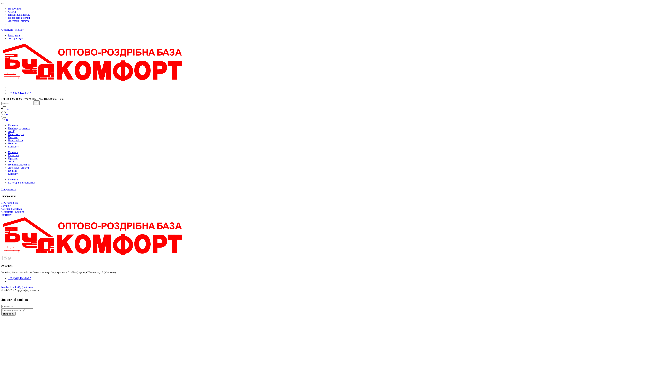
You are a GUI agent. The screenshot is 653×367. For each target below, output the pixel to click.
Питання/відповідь (19, 14)
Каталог (6, 205)
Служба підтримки (12, 208)
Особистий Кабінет (12, 211)
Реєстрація (14, 35)
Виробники (15, 8)
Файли (12, 11)
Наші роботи (15, 140)
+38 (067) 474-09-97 (19, 93)
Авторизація (15, 38)
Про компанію (9, 202)
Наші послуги (16, 134)
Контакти (13, 146)
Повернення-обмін (19, 17)
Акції (11, 131)
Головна (13, 125)
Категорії (13, 155)
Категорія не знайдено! (21, 182)
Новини (13, 143)
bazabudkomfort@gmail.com (17, 287)
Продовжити (8, 189)
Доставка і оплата (18, 20)
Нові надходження (19, 128)
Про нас (13, 137)
